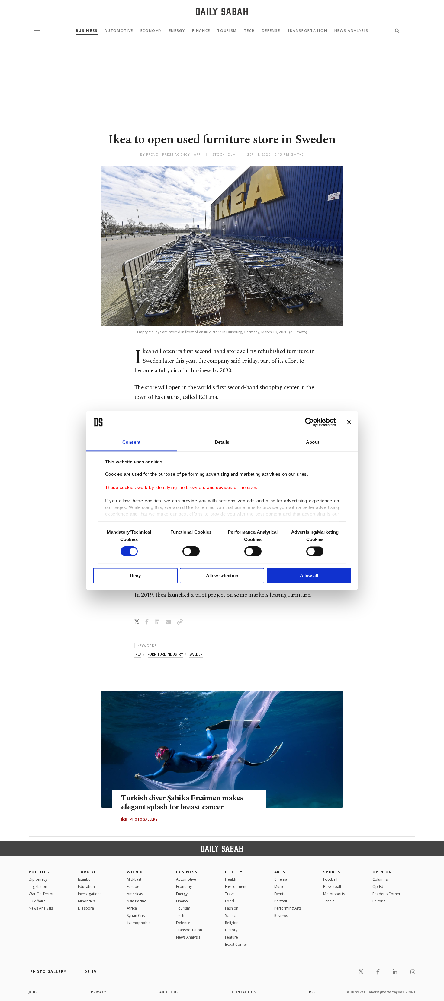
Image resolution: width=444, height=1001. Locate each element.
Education (86, 886)
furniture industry (165, 654)
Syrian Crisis (137, 915)
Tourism (227, 31)
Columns (380, 879)
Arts (279, 872)
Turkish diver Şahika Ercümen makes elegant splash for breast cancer (182, 803)
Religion (232, 922)
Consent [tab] (131, 442)
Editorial (379, 901)
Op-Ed (377, 886)
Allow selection (222, 575)
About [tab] (312, 442)
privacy (98, 992)
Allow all (309, 575)
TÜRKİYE (87, 872)
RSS (312, 992)
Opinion (382, 872)
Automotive (119, 31)
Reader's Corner (386, 893)
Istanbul (85, 879)
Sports (331, 872)
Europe (133, 886)
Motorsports (334, 893)
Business (87, 31)
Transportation (307, 31)
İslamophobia (139, 922)
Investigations (89, 893)
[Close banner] (349, 422)
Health (230, 879)
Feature (231, 937)
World (135, 872)
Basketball (332, 886)
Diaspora (86, 908)
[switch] (191, 551)
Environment (235, 886)
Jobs (33, 992)
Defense (271, 31)
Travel (230, 893)
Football (330, 879)
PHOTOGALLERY (144, 819)
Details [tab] (222, 442)
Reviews (281, 915)
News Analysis (351, 31)
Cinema (280, 879)
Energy (177, 31)
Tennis (328, 901)
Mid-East (134, 879)
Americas (135, 893)
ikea (137, 654)
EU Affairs (37, 901)
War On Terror (41, 893)
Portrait (280, 901)
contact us (244, 992)
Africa (132, 908)
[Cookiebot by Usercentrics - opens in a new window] (309, 422)
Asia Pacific (136, 901)
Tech (249, 31)
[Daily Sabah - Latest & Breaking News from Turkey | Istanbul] (221, 11)
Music (279, 886)
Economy (151, 31)
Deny (135, 575)
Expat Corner (236, 944)
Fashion (231, 908)
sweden (196, 654)
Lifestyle (236, 872)
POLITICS (39, 872)
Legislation (38, 886)
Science (231, 915)
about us (169, 992)
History (231, 930)
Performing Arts (287, 908)
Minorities (86, 901)
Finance (201, 31)
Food (229, 901)
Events (279, 893)
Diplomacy (38, 879)
